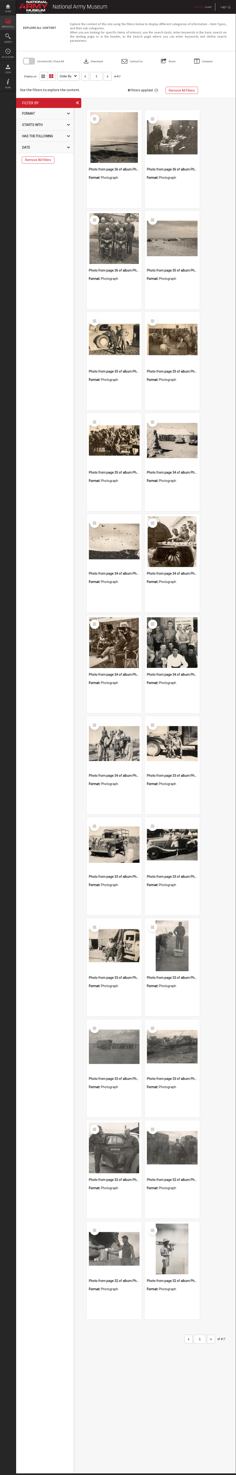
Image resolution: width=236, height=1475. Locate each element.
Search (8, 41)
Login (8, 72)
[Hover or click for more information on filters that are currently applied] (156, 90)
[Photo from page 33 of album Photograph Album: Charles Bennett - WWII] (172, 743)
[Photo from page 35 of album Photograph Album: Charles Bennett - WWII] (172, 238)
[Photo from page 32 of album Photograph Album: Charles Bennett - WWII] (114, 1148)
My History (8, 57)
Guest (208, 7)
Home (8, 11)
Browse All (8, 26)
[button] (132, 61)
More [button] (8, 87)
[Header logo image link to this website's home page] (64, 3)
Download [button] (93, 61)
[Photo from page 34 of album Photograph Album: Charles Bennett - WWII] (172, 440)
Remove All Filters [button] (182, 90)
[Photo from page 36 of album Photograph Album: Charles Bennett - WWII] (114, 137)
